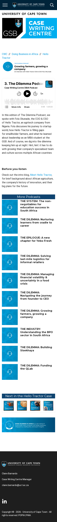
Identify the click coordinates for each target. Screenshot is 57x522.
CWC (4, 54)
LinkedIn (4, 501)
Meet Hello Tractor (41, 174)
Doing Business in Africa (25, 54)
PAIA (28, 515)
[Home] (21, 464)
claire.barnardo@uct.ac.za (15, 485)
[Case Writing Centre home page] (29, 25)
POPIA (21, 515)
